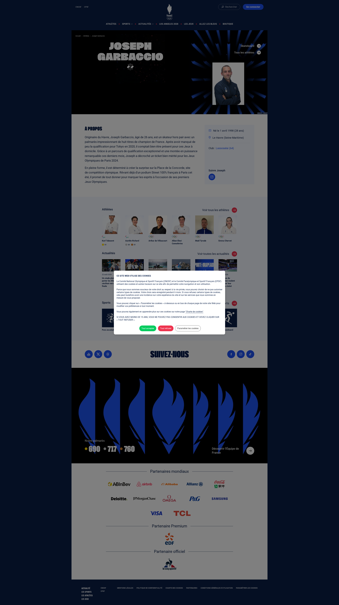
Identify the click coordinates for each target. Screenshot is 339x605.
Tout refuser (165, 328)
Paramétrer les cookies (188, 328)
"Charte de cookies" (194, 311)
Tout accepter (147, 328)
